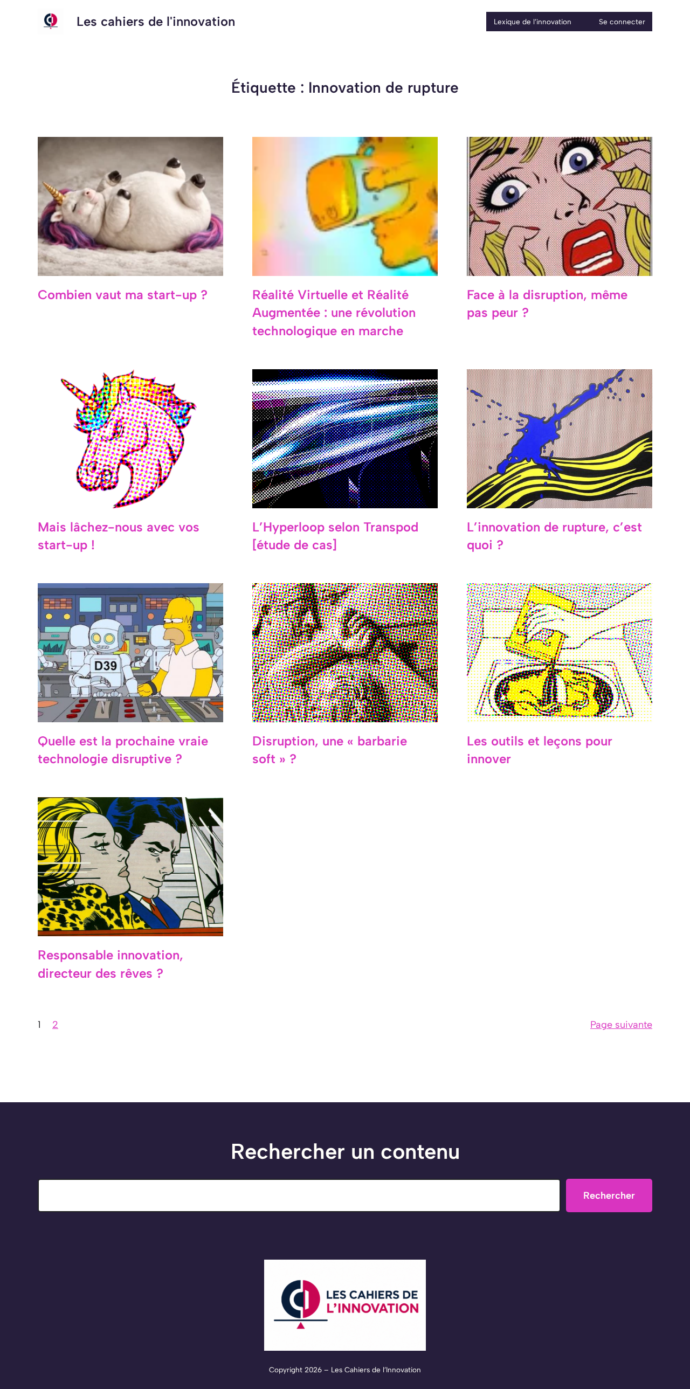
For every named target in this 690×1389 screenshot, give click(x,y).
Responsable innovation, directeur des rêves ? (110, 964)
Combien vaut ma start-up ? (123, 294)
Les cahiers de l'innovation (156, 21)
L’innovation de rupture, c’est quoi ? (554, 536)
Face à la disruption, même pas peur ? (547, 304)
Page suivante (621, 1025)
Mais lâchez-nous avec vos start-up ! (118, 536)
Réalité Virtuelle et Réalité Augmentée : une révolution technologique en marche (334, 312)
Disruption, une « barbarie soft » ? (329, 750)
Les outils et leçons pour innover (539, 750)
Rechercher (609, 1195)
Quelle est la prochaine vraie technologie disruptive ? (123, 750)
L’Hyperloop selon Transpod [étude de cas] (335, 536)
